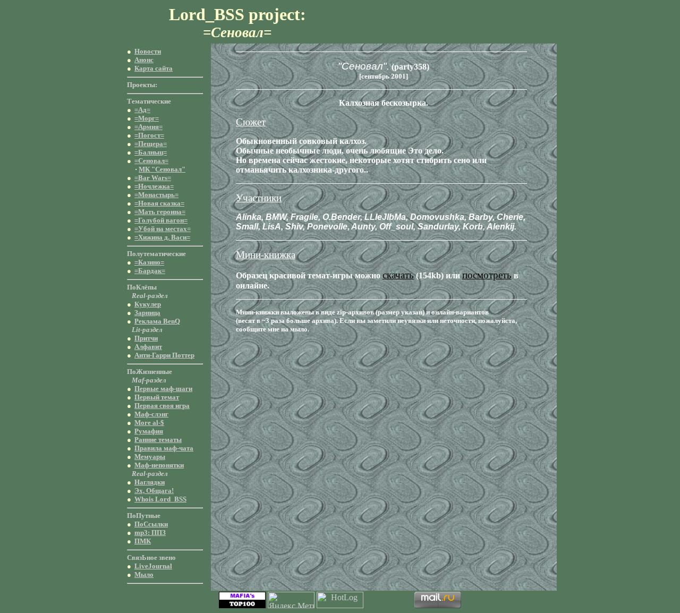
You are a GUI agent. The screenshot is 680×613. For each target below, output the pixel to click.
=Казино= (149, 262)
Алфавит (148, 347)
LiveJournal (153, 566)
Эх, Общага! (154, 491)
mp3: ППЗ (150, 533)
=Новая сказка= (159, 203)
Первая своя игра (162, 406)
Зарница (147, 313)
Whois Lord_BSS (160, 499)
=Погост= (149, 135)
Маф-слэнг (151, 414)
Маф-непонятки (159, 465)
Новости (147, 51)
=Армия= (148, 127)
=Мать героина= (159, 212)
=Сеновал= (151, 161)
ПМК (142, 541)
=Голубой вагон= (161, 220)
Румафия (148, 431)
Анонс (144, 60)
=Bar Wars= (152, 178)
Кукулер (147, 304)
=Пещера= (150, 144)
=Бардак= (149, 271)
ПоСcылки (151, 524)
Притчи (146, 338)
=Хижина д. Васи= (162, 237)
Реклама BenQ (157, 321)
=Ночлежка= (154, 186)
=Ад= (142, 110)
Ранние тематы (158, 440)
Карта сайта (153, 68)
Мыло (144, 574)
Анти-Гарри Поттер (164, 355)
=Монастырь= (156, 195)
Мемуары (149, 457)
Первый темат (156, 397)
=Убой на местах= (162, 229)
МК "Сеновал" (162, 169)
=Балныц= (150, 152)
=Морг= (146, 118)
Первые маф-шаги (163, 389)
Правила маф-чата (163, 448)
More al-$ (149, 423)
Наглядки (149, 482)
